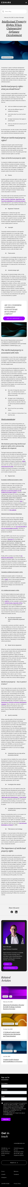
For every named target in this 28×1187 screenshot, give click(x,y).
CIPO (6, 579)
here (21, 501)
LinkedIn (3, 1174)
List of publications (10, 968)
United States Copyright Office (14, 603)
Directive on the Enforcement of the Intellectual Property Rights (11, 491)
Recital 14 (11, 539)
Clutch (3, 1171)
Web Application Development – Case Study (14, 797)
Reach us (13, 1163)
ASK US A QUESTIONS (13, 318)
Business (5, 996)
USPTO (7, 601)
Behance (16, 1171)
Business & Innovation (8, 1023)
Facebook (16, 1174)
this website (12, 510)
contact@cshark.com (19, 1143)
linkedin (7, 964)
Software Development (7, 57)
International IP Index (7, 466)
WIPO (23, 461)
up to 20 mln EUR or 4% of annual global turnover (14, 527)
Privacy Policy (17, 1183)
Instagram (4, 1177)
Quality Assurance (7, 1051)
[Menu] (26, 2)
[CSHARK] (6, 2)
